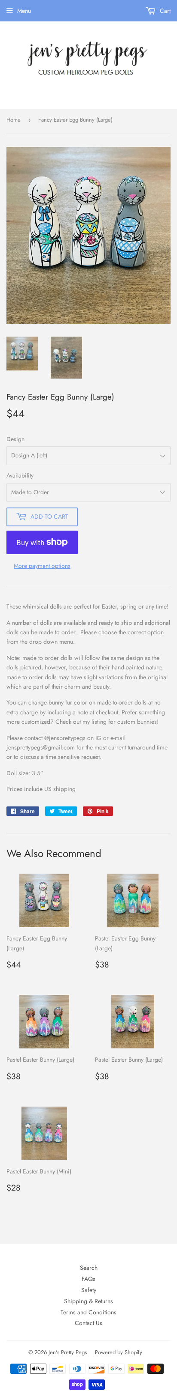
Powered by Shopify (118, 1352)
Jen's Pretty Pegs (68, 1352)
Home (13, 120)
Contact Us (88, 1323)
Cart (164, 10)
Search (89, 1267)
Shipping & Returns (88, 1301)
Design (15, 439)
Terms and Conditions (88, 1312)
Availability (20, 475)
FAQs (88, 1279)
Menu (24, 10)
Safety (88, 1290)
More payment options (42, 565)
